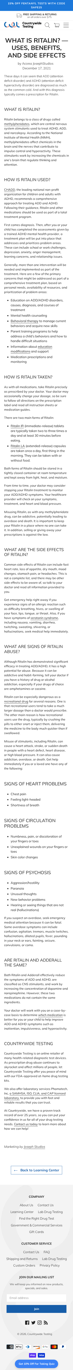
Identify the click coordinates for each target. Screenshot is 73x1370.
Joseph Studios (34, 1147)
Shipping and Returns (22, 1259)
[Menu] (66, 25)
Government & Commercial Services (36, 1225)
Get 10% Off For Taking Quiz (36, 1363)
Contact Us (46, 1205)
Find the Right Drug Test (36, 1218)
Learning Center (22, 1212)
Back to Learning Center (39, 1170)
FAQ (47, 1252)
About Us (26, 1205)
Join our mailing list (36, 1277)
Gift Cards (36, 1232)
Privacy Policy (50, 1265)
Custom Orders (24, 1265)
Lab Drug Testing (50, 1212)
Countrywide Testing (39, 1334)
